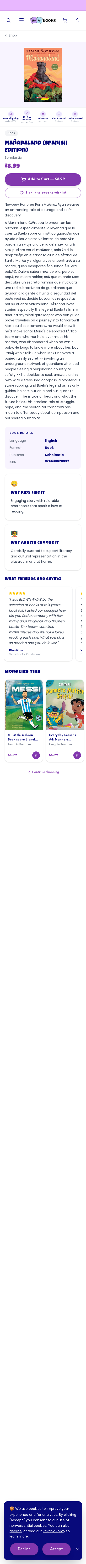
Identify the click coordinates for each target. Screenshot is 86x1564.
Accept (56, 1549)
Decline (24, 1549)
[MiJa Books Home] (43, 20)
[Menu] (21, 20)
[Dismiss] (77, 1549)
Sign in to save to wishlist (46, 192)
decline (16, 1531)
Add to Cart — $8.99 (46, 179)
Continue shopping (45, 772)
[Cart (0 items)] (65, 20)
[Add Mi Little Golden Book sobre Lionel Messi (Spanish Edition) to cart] (36, 755)
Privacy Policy (54, 1531)
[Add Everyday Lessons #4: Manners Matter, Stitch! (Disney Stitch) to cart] (77, 755)
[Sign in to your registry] (77, 20)
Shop (13, 35)
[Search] (8, 20)
